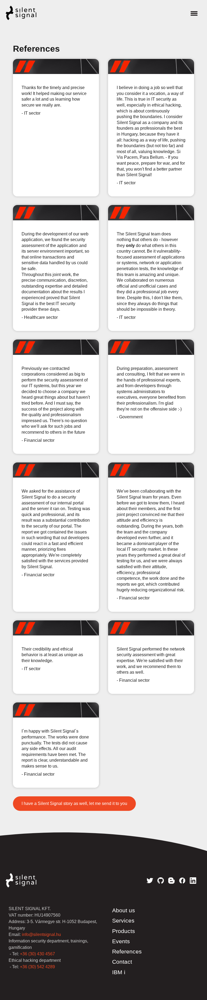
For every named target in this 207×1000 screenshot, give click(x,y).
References (127, 951)
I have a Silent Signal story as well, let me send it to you (74, 803)
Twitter (150, 880)
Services (123, 920)
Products (123, 931)
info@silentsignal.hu (41, 934)
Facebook (182, 880)
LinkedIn (193, 880)
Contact (122, 962)
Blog (171, 880)
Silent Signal (26, 13)
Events (121, 941)
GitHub (160, 880)
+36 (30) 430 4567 (37, 954)
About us (123, 910)
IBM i (118, 972)
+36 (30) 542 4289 (37, 966)
